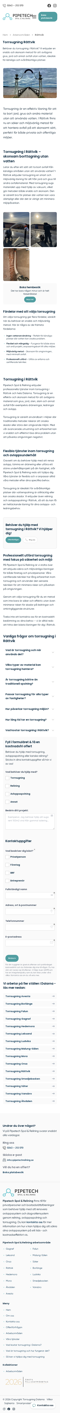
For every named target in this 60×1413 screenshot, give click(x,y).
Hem (8, 1310)
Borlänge (37, 1268)
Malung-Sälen (40, 1255)
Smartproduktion (25, 1403)
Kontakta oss (13, 1321)
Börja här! (30, 299)
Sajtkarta (9, 1403)
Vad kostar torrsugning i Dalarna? (24, 1345)
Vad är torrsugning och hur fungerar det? (28, 1351)
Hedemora (11, 1274)
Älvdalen (10, 1287)
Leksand (10, 1255)
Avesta (9, 1293)
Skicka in (12, 958)
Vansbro (37, 1287)
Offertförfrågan (13, 540)
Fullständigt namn (16, 889)
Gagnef (10, 1248)
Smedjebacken (40, 1280)
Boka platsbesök (46, 17)
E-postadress (13, 936)
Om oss (10, 1315)
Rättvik (9, 1268)
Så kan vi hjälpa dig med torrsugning (25, 1356)
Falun (35, 1248)
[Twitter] (14, 1409)
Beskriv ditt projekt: (16, 810)
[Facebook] (49, 6)
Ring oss (32, 540)
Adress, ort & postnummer (20, 905)
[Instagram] (54, 5)
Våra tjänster (13, 1339)
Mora (9, 1280)
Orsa (8, 1261)
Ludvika (36, 1274)
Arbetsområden (14, 1333)
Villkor (50, 1399)
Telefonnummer (14, 921)
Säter (35, 1261)
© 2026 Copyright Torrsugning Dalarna (23, 1399)
